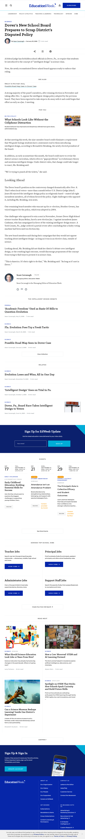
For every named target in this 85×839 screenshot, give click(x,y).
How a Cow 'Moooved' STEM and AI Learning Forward (61, 655)
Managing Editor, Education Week (28, 278)
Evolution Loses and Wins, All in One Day (29, 374)
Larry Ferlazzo (9, 669)
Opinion (69, 14)
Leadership (12, 14)
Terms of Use (59, 836)
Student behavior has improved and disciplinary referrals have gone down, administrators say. (30, 128)
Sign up (59, 443)
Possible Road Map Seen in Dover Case (20, 86)
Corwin (45, 508)
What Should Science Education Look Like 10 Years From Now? (20, 655)
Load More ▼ (42, 739)
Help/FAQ (63, 788)
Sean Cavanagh (18, 41)
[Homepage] (42, 5)
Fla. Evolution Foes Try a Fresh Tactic (27, 327)
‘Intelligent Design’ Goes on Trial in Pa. (28, 390)
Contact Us (64, 780)
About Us (44, 780)
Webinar (34, 481)
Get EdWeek (44, 805)
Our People (44, 792)
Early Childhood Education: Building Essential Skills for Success (14, 486)
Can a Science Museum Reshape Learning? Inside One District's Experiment (20, 712)
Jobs (76, 14)
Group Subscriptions (47, 816)
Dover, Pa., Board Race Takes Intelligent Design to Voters (29, 407)
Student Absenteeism (39, 478)
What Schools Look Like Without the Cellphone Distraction (26, 121)
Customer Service (66, 792)
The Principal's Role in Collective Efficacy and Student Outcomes (67, 491)
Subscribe (71, 5)
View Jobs (13, 566)
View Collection (42, 354)
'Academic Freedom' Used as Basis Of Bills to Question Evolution (31, 310)
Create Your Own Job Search (42, 607)
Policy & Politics (26, 14)
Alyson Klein (49, 669)
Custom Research (66, 827)
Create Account (15, 769)
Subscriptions (45, 809)
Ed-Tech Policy (10, 116)
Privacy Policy (39, 834)
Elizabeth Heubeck (11, 727)
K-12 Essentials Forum (13, 479)
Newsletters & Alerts (47, 812)
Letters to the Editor (67, 784)
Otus (71, 515)
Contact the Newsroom (68, 795)
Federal (8, 305)
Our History (44, 788)
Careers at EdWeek (46, 799)
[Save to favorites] (42, 51)
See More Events (42, 531)
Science (8, 21)
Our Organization (46, 784)
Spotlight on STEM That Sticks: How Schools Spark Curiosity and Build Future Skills (60, 686)
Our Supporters (45, 795)
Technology (58, 14)
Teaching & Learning (43, 14)
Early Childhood (11, 476)
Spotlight (56, 680)
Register (8, 506)
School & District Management (64, 479)
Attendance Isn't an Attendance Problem (41, 486)
